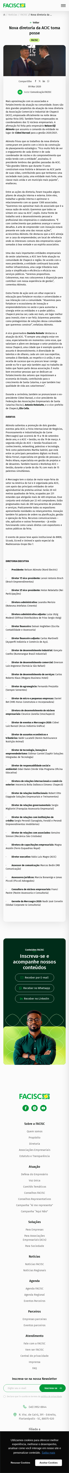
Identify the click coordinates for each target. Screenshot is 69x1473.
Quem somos (34, 1131)
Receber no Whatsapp (36, 988)
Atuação (34, 1167)
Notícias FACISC (34, 1264)
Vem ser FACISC (34, 1349)
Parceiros (34, 1311)
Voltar (36, 22)
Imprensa (34, 1362)
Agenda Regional (34, 1294)
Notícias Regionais (34, 1270)
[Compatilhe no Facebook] (35, 81)
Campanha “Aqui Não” (34, 1211)
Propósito (34, 1137)
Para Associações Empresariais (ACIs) (34, 1237)
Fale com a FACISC (34, 1343)
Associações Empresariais (34, 1150)
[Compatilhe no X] (40, 81)
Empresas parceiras (35, 1319)
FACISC (23, 14)
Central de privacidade (34, 1355)
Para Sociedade (34, 1246)
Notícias (12, 14)
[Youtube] (43, 1108)
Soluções (34, 1222)
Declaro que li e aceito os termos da (34, 1396)
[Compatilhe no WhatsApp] (48, 81)
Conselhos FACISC (34, 1192)
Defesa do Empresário (34, 1174)
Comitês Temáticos (34, 1186)
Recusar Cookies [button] (20, 1462)
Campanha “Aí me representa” (34, 1205)
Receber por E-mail (37, 977)
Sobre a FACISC (34, 1124)
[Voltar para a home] (4, 15)
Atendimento (35, 1336)
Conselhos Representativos (34, 1199)
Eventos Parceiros (34, 1300)
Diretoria (34, 1143)
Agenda (34, 1281)
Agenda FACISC (34, 1288)
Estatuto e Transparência (34, 1156)
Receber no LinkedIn (36, 998)
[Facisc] (14, 5)
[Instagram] (34, 1108)
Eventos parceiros (34, 1325)
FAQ (34, 1368)
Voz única (34, 1180)
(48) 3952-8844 (38, 1407)
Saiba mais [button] (48, 1452)
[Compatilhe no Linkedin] (44, 81)
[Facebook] (25, 1108)
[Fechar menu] (63, 5)
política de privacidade (51, 1396)
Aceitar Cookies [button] (49, 1462)
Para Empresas (34, 1229)
